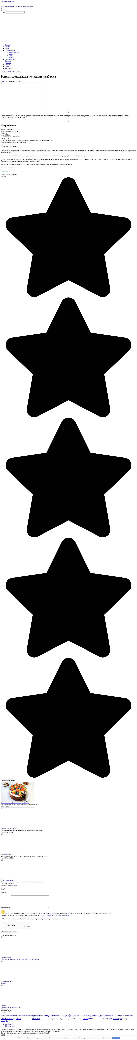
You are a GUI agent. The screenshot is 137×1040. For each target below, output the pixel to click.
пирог (42, 1019)
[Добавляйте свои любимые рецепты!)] (1, 10)
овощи (36, 1018)
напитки (30, 1018)
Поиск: (3, 12)
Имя (3, 889)
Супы (7, 48)
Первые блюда (6, 957)
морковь (121, 1015)
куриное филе (109, 1015)
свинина (96, 1019)
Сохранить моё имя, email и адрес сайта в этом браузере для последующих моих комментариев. (35, 919)
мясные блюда (8, 1018)
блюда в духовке (5, 1015)
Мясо (10, 54)
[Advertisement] (68, 28)
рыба (73, 1019)
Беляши (3, 983)
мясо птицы (24, 1019)
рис (69, 1019)
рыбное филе (78, 1019)
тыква (124, 1019)
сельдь (100, 1019)
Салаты (7, 46)
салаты (90, 1019)
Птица (11, 55)
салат (85, 1018)
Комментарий (5, 907)
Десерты (8, 63)
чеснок (3, 1021)
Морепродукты (14, 52)
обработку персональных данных (58, 915)
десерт (42, 1015)
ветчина (12, 1015)
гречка (30, 1015)
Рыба (10, 57)
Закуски (7, 45)
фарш (127, 1019)
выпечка (18, 1015)
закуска (49, 1015)
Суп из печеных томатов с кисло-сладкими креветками (20, 959)
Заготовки (8, 68)
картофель (68, 1015)
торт (119, 1018)
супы (110, 1019)
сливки (105, 1019)
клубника (76, 1015)
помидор (46, 1018)
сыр (115, 1018)
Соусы (7, 66)
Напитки (8, 64)
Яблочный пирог (7, 854)
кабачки (61, 1015)
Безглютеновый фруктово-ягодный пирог (15, 803)
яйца (7, 1021)
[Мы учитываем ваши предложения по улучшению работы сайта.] (1, 8)
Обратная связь (10, 1026)
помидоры (52, 1019)
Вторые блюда (10, 50)
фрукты (131, 1018)
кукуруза (86, 1015)
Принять (116, 1038)
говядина (25, 1015)
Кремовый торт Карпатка (9, 828)
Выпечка (8, 61)
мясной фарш (129, 1015)
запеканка (56, 1015)
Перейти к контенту (8, 1)
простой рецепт (60, 1019)
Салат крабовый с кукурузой (11, 1007)
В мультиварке (10, 59)
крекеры (81, 1015)
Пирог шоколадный (7, 880)
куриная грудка (97, 1015)
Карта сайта (9, 1024)
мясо (18, 1018)
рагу (67, 1018)
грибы (36, 1015)
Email (3, 893)
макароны (115, 1015)
